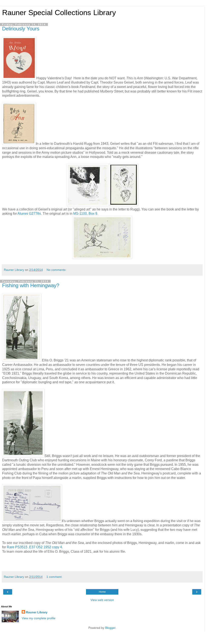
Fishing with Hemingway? (30, 285)
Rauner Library (36, 612)
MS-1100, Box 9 (85, 213)
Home (102, 591)
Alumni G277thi (29, 213)
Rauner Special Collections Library (59, 13)
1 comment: (54, 576)
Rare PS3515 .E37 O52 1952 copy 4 (34, 547)
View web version (102, 600)
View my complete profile (38, 618)
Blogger (110, 627)
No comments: (56, 269)
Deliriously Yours (20, 28)
